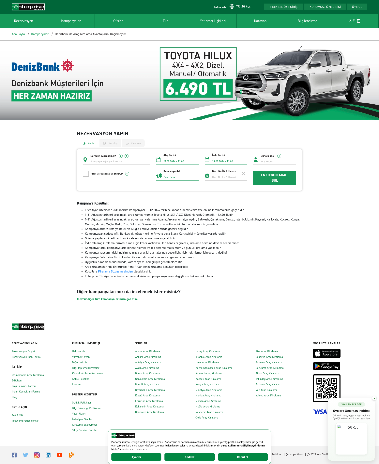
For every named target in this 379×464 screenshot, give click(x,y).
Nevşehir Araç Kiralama (209, 412)
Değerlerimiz (79, 362)
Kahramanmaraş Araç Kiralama (214, 368)
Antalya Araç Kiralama (148, 362)
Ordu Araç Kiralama (207, 417)
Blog (14, 397)
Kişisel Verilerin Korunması (88, 373)
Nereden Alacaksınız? (103, 156)
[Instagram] (37, 455)
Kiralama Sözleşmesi (84, 425)
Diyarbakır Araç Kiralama (150, 390)
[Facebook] (14, 455)
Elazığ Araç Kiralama (147, 395)
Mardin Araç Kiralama (208, 401)
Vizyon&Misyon (81, 357)
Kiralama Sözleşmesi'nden (115, 271)
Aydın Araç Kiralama (147, 368)
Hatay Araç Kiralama (207, 351)
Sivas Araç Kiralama (268, 373)
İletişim (76, 384)
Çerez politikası (294, 454)
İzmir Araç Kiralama (207, 362)
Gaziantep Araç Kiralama (149, 412)
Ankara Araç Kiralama (148, 357)
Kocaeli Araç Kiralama (208, 379)
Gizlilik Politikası (81, 402)
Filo (165, 21)
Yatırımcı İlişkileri (213, 21)
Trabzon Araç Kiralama (269, 384)
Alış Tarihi (169, 155)
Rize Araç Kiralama (267, 351)
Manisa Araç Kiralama (208, 395)
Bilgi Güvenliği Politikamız (86, 408)
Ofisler (118, 21)
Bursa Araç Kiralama (147, 373)
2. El (352, 21)
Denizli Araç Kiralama (147, 384)
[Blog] (71, 455)
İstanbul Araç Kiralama (208, 357)
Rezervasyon (23, 21)
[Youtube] (59, 455)
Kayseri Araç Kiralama (208, 373)
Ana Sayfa (18, 34)
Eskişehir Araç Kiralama (149, 406)
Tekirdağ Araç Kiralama (269, 379)
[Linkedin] (48, 455)
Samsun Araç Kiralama (269, 362)
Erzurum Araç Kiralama (149, 401)
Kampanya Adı (171, 171)
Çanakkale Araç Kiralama (150, 379)
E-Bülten (17, 380)
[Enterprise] (28, 7)
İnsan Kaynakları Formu (26, 391)
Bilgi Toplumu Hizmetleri (86, 368)
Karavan (260, 21)
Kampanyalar (71, 21)
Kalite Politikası (81, 379)
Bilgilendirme (307, 21)
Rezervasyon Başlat (23, 351)
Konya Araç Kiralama (207, 384)
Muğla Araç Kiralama (207, 406)
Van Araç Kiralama (267, 390)
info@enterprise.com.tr (25, 421)
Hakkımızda (78, 351)
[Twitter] (25, 455)
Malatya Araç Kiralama (208, 390)
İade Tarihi (218, 155)
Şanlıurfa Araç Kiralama (270, 368)
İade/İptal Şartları (82, 419)
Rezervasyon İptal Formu (26, 357)
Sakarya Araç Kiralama (269, 357)
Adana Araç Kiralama (147, 351)
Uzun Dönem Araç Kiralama (28, 375)
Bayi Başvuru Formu (24, 386)
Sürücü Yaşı (268, 156)
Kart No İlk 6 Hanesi (224, 171)
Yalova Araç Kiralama (268, 395)
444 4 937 (17, 415)
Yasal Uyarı (78, 414)
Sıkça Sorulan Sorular (85, 430)
